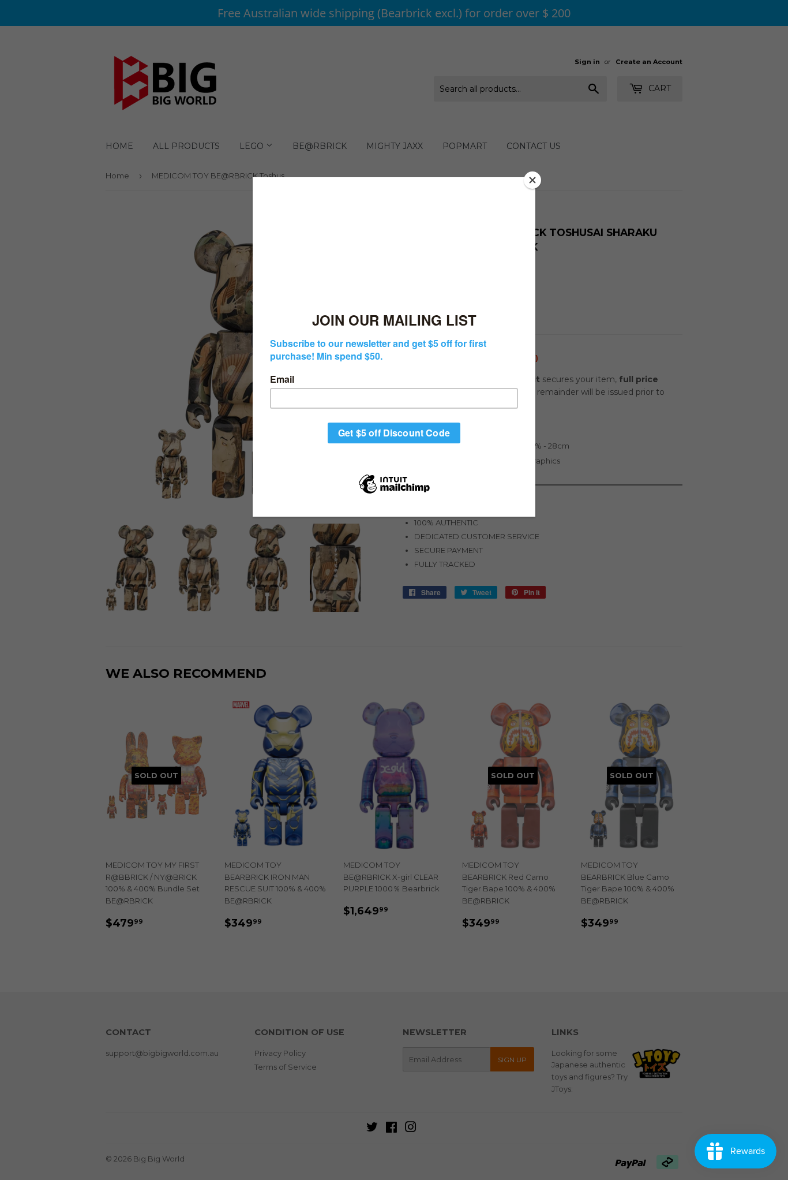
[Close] (532, 180)
